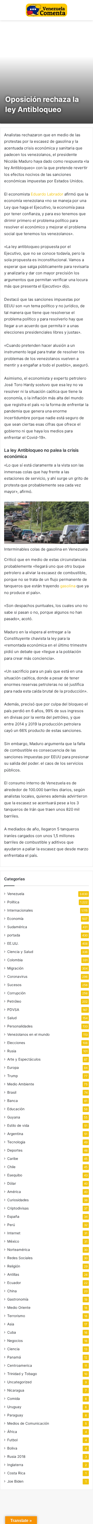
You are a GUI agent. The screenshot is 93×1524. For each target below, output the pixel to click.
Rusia (11, 1051)
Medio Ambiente (20, 1084)
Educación (16, 1109)
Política (13, 902)
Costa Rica (16, 1473)
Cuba (11, 1332)
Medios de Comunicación (28, 1423)
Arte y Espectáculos (24, 1059)
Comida (13, 1399)
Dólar (11, 1183)
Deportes (14, 1150)
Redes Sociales (20, 1258)
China (12, 1291)
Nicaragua (15, 1390)
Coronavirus (17, 976)
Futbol (12, 1440)
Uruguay (14, 1407)
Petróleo (14, 1001)
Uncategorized (19, 1382)
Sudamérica (17, 927)
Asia (10, 1324)
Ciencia (13, 1349)
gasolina (67, 585)
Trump (12, 1076)
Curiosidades (18, 1200)
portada (13, 935)
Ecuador (14, 1283)
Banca (12, 1101)
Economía (15, 919)
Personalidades (20, 1026)
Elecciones (16, 1043)
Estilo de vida (18, 1125)
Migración (15, 968)
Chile (11, 1167)
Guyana (13, 1117)
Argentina (15, 1134)
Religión (13, 1266)
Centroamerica (19, 1365)
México (13, 1241)
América (14, 1192)
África (12, 1432)
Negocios (15, 1341)
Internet (13, 1233)
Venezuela (15, 894)
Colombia (15, 960)
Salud (12, 1018)
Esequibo (14, 1175)
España (13, 1216)
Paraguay (15, 1415)
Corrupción (16, 993)
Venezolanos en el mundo (28, 1034)
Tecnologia (16, 1142)
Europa (13, 1067)
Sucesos (14, 985)
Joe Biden (15, 1481)
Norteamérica (18, 1250)
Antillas (13, 1274)
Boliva (12, 1448)
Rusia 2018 (16, 1456)
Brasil (11, 1092)
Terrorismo (16, 1316)
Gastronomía (17, 1299)
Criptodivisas (18, 1208)
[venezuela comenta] (46, 10)
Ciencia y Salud (20, 952)
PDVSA (13, 1010)
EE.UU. (13, 943)
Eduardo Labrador (47, 194)
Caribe (12, 1159)
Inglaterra (15, 1465)
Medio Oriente (18, 1307)
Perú (11, 1225)
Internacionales (20, 910)
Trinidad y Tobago (22, 1374)
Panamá (14, 1357)
